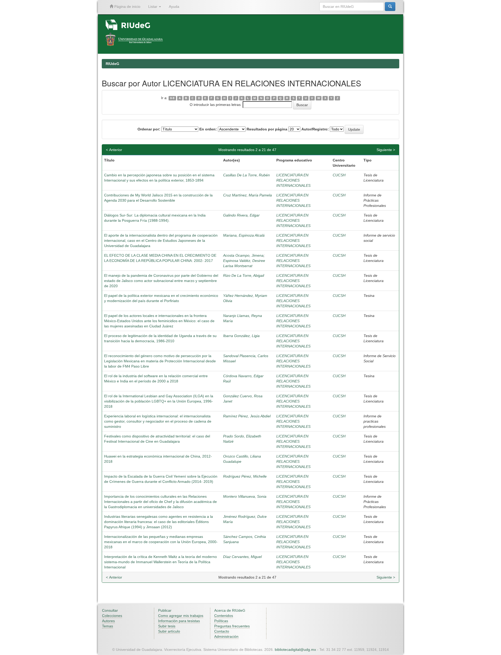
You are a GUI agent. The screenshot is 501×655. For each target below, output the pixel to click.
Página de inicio (126, 6)
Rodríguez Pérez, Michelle (245, 476)
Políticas (221, 621)
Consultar (110, 610)
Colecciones (112, 616)
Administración (226, 636)
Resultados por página (267, 129)
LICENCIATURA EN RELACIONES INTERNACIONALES (293, 180)
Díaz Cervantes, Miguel (242, 557)
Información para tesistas (179, 621)
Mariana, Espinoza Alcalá (244, 235)
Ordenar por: (149, 129)
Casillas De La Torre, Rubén (246, 175)
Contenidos (223, 616)
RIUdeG (112, 64)
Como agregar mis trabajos (180, 616)
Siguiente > (386, 150)
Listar (153, 6)
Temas (107, 626)
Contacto (221, 631)
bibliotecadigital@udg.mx (295, 649)
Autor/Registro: (315, 129)
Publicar (164, 610)
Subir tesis (166, 626)
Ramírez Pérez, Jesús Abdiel (247, 416)
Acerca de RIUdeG (229, 610)
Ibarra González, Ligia (241, 336)
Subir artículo (169, 631)
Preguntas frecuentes (232, 626)
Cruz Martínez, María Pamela (247, 195)
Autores (108, 621)
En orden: (208, 129)
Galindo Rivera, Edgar (241, 215)
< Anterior (114, 150)
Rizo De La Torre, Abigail (243, 275)
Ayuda (174, 6)
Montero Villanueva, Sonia (244, 496)
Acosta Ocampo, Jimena (243, 255)
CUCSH (339, 175)
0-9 (172, 98)
